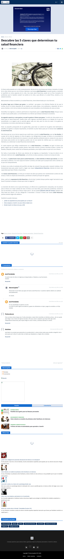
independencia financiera (42, 168)
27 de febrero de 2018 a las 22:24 (56, 313)
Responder (7, 281)
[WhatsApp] (62, 49)
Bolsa (20, 523)
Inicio (2, 37)
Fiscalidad (40, 523)
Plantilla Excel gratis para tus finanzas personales (24, 411)
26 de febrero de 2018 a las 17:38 (56, 273)
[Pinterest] (24, 237)
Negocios (4, 526)
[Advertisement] (32, 220)
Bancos (14, 523)
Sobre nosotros (31, 556)
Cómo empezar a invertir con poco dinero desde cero (18, 203)
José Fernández (10, 274)
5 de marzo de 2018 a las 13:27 (56, 329)
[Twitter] (60, 49)
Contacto (39, 556)
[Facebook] (58, 49)
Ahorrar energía (6, 523)
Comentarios (6, 374)
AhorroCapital (13, 288)
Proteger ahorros (14, 526)
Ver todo (61, 242)
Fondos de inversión (51, 523)
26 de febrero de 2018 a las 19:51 (56, 287)
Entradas (5, 372)
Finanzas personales (28, 233)
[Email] (28, 237)
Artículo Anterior (6, 363)
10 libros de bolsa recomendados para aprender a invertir (27, 426)
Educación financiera (17, 233)
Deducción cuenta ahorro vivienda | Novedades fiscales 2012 (16, 508)
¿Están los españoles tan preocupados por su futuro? (18, 200)
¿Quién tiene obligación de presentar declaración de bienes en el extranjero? (20, 459)
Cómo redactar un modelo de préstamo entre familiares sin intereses (30, 419)
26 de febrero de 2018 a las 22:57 (56, 301)
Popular (16, 405)
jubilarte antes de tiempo (47, 190)
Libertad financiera (38, 233)
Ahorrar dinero (8, 37)
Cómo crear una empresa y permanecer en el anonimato (15, 496)
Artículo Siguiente (57, 363)
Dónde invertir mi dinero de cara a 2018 (14, 205)
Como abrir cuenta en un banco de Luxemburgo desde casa (16, 484)
